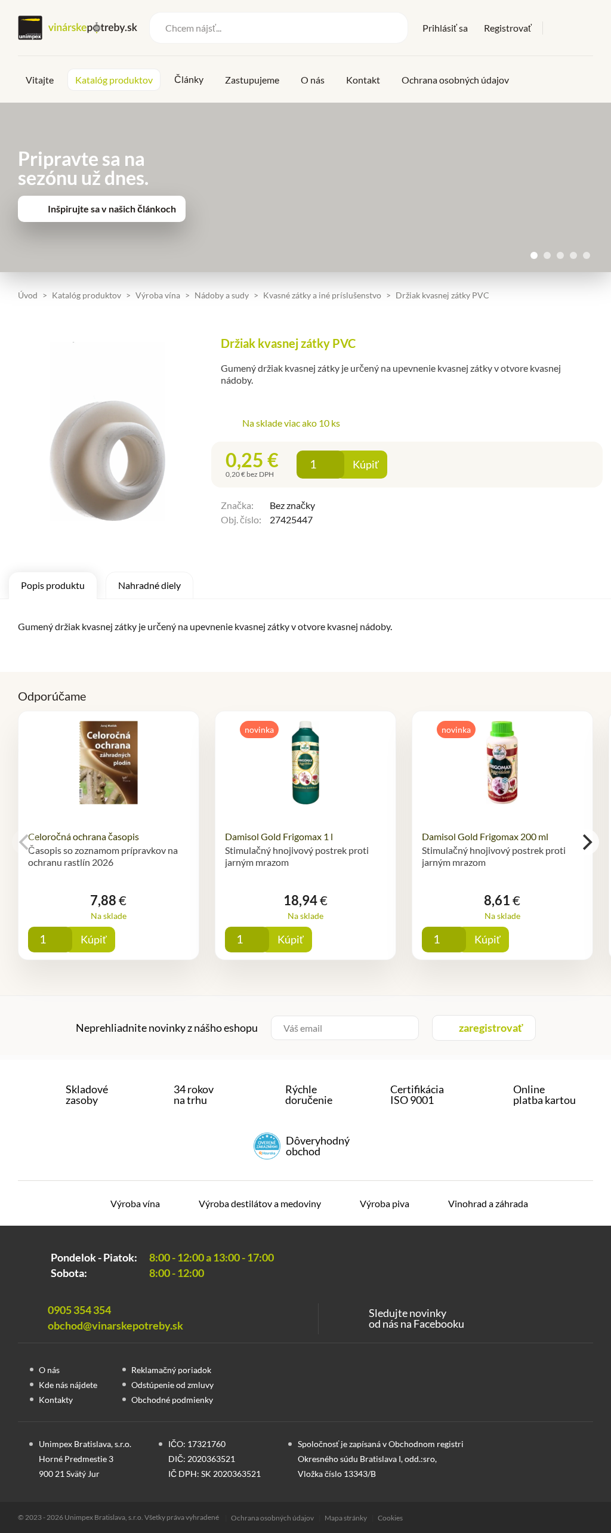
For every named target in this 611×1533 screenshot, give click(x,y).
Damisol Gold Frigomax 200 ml (485, 836)
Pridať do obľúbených (413, 464)
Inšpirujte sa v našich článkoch (112, 208)
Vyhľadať (390, 28)
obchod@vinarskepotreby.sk (115, 1325)
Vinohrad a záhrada (488, 1203)
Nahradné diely (149, 585)
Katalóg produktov (114, 79)
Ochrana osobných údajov (455, 79)
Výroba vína (135, 1203)
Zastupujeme (252, 79)
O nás (313, 79)
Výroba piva (384, 1203)
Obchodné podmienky (172, 1400)
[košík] (584, 26)
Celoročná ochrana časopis (83, 836)
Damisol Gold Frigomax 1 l (279, 836)
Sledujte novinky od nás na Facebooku (416, 1318)
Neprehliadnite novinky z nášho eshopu (167, 1027)
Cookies (390, 1517)
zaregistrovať (491, 1027)
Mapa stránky (346, 1517)
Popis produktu (53, 585)
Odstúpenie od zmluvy (172, 1385)
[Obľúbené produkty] (560, 28)
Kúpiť (366, 464)
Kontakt (363, 79)
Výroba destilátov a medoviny (260, 1203)
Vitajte (40, 79)
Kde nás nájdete (68, 1385)
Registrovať (508, 27)
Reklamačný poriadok (171, 1370)
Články (188, 79)
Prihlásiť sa (445, 27)
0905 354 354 (79, 1309)
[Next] (586, 842)
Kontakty (56, 1400)
